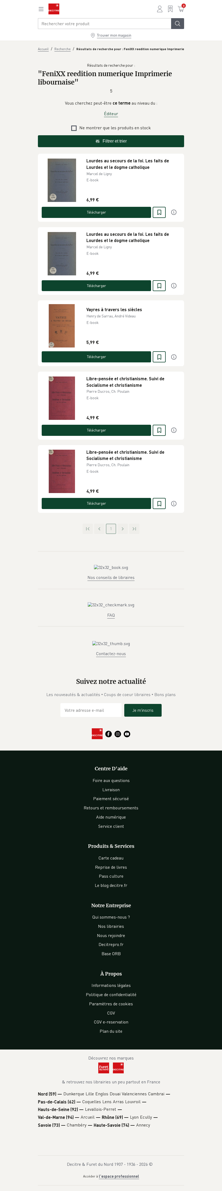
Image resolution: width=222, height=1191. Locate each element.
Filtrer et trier (115, 141)
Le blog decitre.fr (111, 885)
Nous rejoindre (111, 935)
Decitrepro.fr (111, 944)
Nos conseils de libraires (111, 577)
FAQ (111, 615)
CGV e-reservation (111, 1022)
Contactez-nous (111, 653)
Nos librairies (111, 926)
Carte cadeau (111, 858)
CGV (111, 1013)
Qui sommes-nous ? (111, 917)
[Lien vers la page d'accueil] (53, 9)
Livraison (111, 789)
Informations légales (111, 985)
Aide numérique (111, 817)
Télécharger (96, 212)
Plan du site (111, 1031)
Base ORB (111, 953)
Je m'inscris (143, 710)
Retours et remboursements (111, 807)
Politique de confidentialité (111, 994)
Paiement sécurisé (111, 798)
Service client (111, 826)
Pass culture (111, 876)
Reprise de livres (111, 867)
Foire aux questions (111, 780)
